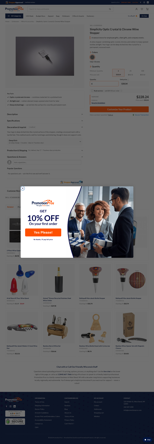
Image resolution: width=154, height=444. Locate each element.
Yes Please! (43, 232)
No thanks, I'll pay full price (43, 239)
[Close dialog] (23, 188)
